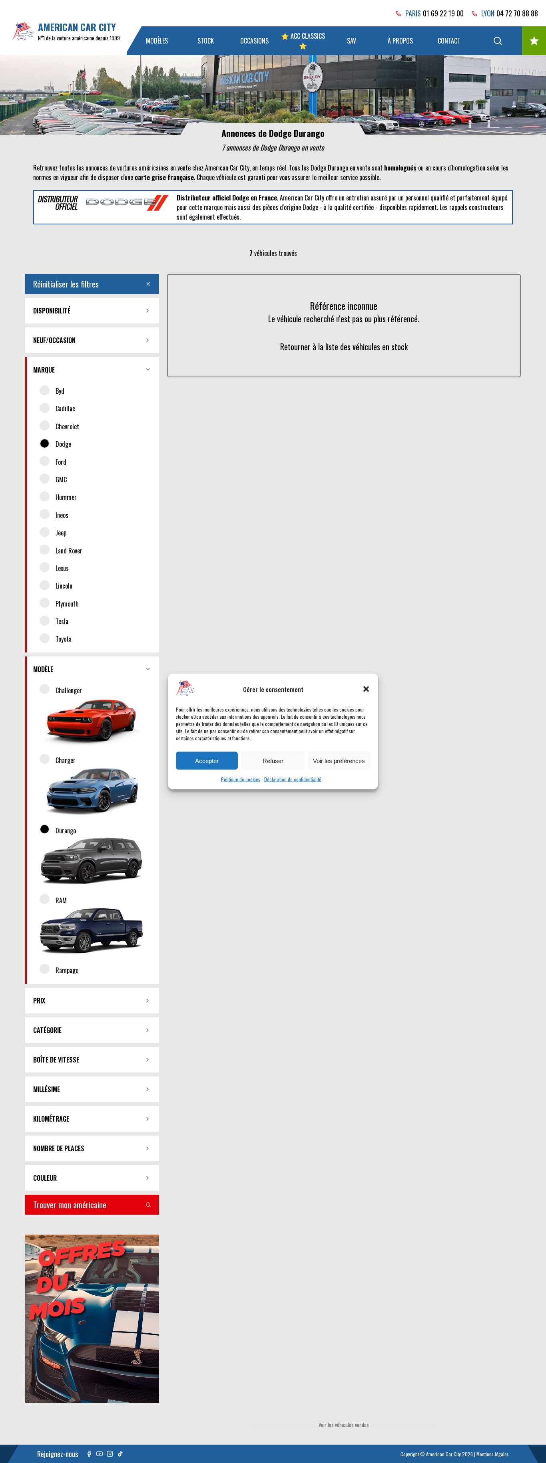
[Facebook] (89, 1454)
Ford (61, 462)
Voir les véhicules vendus (344, 1425)
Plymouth (67, 604)
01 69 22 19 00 (443, 13)
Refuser (273, 760)
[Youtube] (99, 1454)
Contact (449, 41)
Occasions (254, 41)
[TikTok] (120, 1454)
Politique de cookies (240, 779)
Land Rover (69, 550)
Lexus (62, 568)
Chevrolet (67, 426)
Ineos (62, 515)
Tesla (62, 621)
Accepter (207, 760)
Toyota (64, 639)
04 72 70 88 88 (517, 13)
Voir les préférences (339, 760)
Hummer (66, 497)
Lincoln (64, 586)
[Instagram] (110, 1454)
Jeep (61, 532)
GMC (61, 479)
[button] (366, 689)
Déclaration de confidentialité (292, 779)
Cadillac (65, 408)
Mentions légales (492, 1454)
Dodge (63, 444)
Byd (60, 391)
